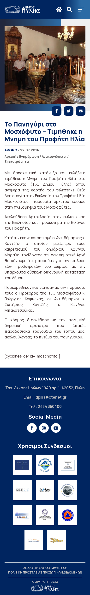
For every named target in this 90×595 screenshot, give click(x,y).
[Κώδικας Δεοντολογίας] (67, 465)
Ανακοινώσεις (54, 156)
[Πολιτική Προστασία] (67, 515)
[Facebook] (56, 111)
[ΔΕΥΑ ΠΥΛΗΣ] (45, 515)
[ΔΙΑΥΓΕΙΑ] (45, 490)
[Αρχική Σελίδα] (23, 9)
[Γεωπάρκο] (67, 490)
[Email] (80, 111)
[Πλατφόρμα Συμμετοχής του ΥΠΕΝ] (22, 465)
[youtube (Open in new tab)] (56, 428)
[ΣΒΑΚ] (22, 515)
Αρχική (10, 156)
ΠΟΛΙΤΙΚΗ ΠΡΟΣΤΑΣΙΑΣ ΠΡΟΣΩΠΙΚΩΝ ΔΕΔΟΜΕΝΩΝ (45, 572)
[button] (81, 9)
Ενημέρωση (29, 156)
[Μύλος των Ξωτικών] (56, 540)
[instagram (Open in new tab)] (44, 428)
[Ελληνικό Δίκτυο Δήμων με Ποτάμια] (45, 465)
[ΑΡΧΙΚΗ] (59, 9)
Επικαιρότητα (17, 161)
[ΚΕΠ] (22, 490)
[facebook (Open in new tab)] (32, 428)
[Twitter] (68, 111)
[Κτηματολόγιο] (33, 540)
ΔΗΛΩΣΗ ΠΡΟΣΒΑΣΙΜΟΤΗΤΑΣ (45, 568)
